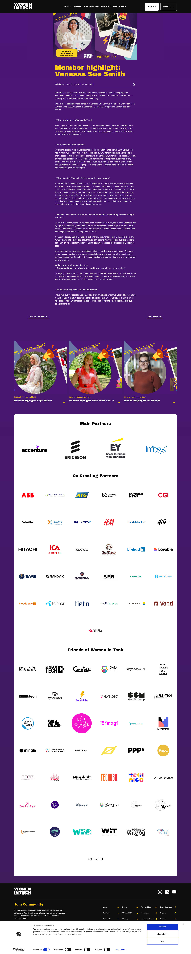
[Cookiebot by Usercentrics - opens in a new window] (18, 949)
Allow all (162, 927)
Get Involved (91, 7)
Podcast (163, 919)
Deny (162, 941)
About (67, 7)
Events (77, 7)
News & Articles (166, 907)
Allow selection (162, 934)
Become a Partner (147, 919)
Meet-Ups (144, 913)
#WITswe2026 (127, 913)
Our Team (106, 913)
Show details (120, 950)
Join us (152, 7)
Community (107, 919)
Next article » (154, 317)
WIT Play (106, 7)
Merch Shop (119, 7)
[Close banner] (183, 924)
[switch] (68, 949)
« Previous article (38, 317)
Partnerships (146, 907)
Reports (163, 913)
